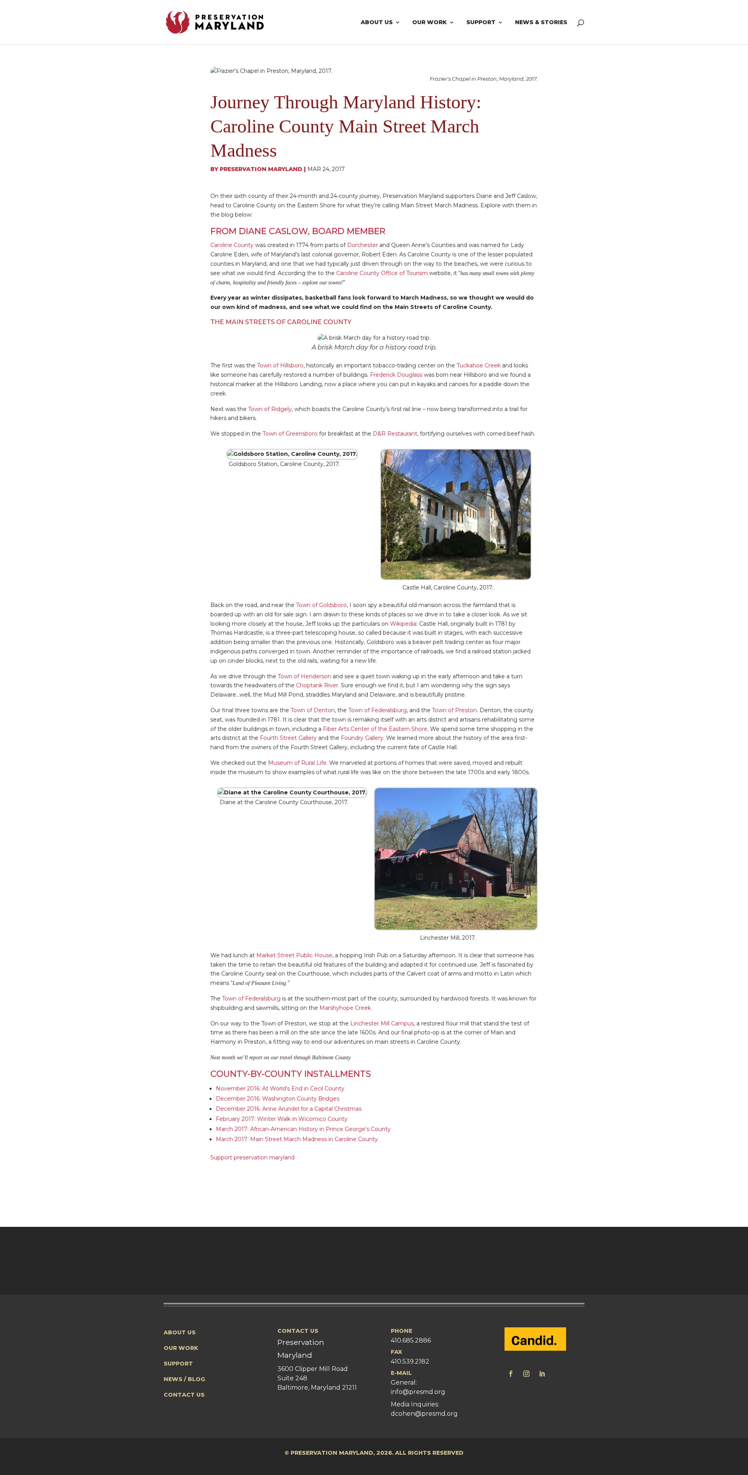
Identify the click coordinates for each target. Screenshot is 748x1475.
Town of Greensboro (290, 433)
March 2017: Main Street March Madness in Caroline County (297, 1139)
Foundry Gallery (362, 737)
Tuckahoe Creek (479, 365)
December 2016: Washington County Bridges (277, 1098)
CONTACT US (184, 1394)
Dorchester (362, 245)
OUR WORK (181, 1347)
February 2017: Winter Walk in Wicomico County (282, 1118)
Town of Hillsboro (280, 365)
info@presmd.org (418, 1392)
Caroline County (232, 245)
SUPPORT (178, 1363)
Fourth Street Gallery (288, 737)
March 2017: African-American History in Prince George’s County (303, 1129)
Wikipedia (403, 623)
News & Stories (541, 22)
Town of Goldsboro (321, 605)
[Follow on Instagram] (526, 1373)
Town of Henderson (304, 676)
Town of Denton (313, 710)
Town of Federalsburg (377, 710)
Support (481, 22)
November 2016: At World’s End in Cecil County (280, 1088)
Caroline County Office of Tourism (382, 273)
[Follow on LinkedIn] (542, 1373)
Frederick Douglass (396, 374)
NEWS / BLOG (184, 1379)
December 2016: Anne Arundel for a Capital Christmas (289, 1108)
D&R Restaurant (395, 433)
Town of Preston (454, 710)
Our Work (429, 22)
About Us (377, 22)
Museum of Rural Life (297, 762)
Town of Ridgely (270, 409)
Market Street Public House (294, 955)
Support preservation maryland (252, 1157)
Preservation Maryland (261, 169)
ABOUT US (180, 1332)
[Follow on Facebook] (511, 1373)
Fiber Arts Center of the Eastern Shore (375, 728)
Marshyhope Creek (345, 1007)
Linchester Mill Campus (382, 1023)
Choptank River (317, 685)
